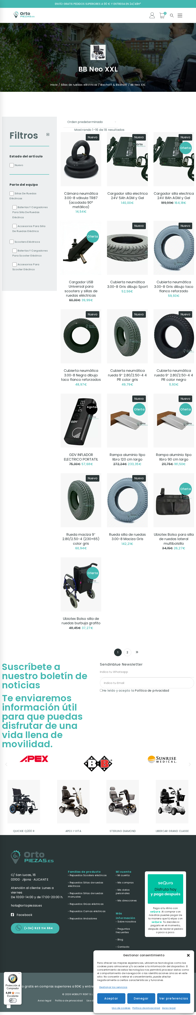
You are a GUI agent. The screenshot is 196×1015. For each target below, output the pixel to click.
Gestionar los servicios (113, 987)
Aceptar (111, 998)
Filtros (24, 135)
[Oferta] (81, 223)
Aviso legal (169, 1008)
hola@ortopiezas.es (26, 905)
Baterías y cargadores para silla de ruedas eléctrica (30, 212)
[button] (188, 955)
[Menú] (19, 974)
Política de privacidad (146, 1008)
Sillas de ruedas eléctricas (79, 85)
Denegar (141, 998)
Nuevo (19, 165)
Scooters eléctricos (27, 242)
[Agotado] (81, 396)
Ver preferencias (173, 998)
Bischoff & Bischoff (113, 85)
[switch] (13, 1000)
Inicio (54, 85)
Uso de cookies (121, 1008)
